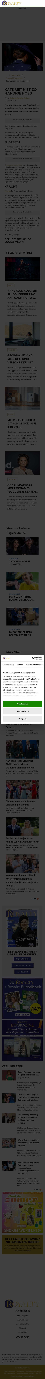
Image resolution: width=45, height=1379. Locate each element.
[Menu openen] (30, 3)
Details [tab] (20, 664)
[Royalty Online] (14, 3)
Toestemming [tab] (8, 664)
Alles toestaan (22, 704)
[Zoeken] (41, 3)
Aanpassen (21, 711)
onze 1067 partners (16, 676)
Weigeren (22, 719)
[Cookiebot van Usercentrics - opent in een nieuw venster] (32, 658)
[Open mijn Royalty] (36, 3)
